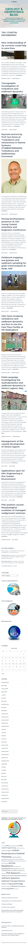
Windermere (16, 888)
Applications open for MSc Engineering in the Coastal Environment (13, 474)
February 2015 (4, 745)
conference (4, 859)
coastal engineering (8, 848)
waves (11, 888)
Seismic (22, 881)
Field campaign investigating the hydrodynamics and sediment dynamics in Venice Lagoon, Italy (13, 383)
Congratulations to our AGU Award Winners (11, 900)
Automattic (24, 942)
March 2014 (4, 779)
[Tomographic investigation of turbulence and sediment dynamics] (14, 108)
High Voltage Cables (17, 866)
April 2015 (3, 738)
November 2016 (5, 704)
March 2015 (4, 742)
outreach (20, 870)
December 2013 (5, 789)
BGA (7, 845)
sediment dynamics (10, 878)
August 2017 (4, 691)
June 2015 (3, 732)
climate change (14, 845)
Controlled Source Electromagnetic (15, 859)
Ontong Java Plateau (12, 870)
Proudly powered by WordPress (7, 942)
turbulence (21, 886)
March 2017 (4, 701)
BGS (10, 845)
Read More (19, 75)
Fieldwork (19, 861)
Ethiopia (15, 861)
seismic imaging (7, 884)
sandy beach (17, 875)
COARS (20, 845)
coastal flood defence (20, 848)
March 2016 (4, 710)
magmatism (16, 868)
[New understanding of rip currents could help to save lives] (14, 59)
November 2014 (5, 754)
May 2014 (3, 773)
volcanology (5, 888)
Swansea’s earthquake (6, 904)
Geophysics (7, 866)
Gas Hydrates (23, 861)
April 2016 (3, 707)
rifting (3, 875)
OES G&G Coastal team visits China (9, 897)
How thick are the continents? (8, 907)
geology (12, 863)
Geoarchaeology (5, 863)
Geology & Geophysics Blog (14, 12)
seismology (18, 884)
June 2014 (3, 770)
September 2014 (5, 760)
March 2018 (4, 685)
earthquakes (10, 861)
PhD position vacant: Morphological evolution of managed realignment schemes (13, 508)
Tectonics (14, 886)
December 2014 (5, 751)
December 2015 (5, 717)
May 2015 (3, 735)
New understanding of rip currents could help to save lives (13, 45)
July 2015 (3, 729)
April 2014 (3, 776)
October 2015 (4, 723)
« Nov (2, 673)
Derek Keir (4, 861)
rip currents (9, 875)
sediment (23, 875)
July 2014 (3, 767)
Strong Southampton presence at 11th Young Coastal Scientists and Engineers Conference (13, 224)
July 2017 (3, 695)
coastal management (6, 850)
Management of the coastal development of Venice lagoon (12, 444)
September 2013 (5, 798)
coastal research (16, 857)
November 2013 (5, 792)
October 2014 (4, 757)
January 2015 (4, 748)
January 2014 (4, 785)
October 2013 (4, 795)
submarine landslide (6, 886)
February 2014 (4, 782)
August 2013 (4, 801)
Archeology (3, 845)
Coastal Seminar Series (6, 930)
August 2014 (4, 764)
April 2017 (3, 698)
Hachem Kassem (16, 78)
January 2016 (4, 713)
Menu (15, 2)
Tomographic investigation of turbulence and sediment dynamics (12, 87)
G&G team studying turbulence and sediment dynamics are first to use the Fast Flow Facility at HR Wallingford (12, 323)
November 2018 (5, 682)
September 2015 (5, 726)
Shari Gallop (12, 466)
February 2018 (4, 688)
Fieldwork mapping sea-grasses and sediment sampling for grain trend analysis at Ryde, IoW (13, 263)
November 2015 (5, 720)
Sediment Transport (9, 881)
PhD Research (13, 873)
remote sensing (23, 873)
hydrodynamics (6, 868)
